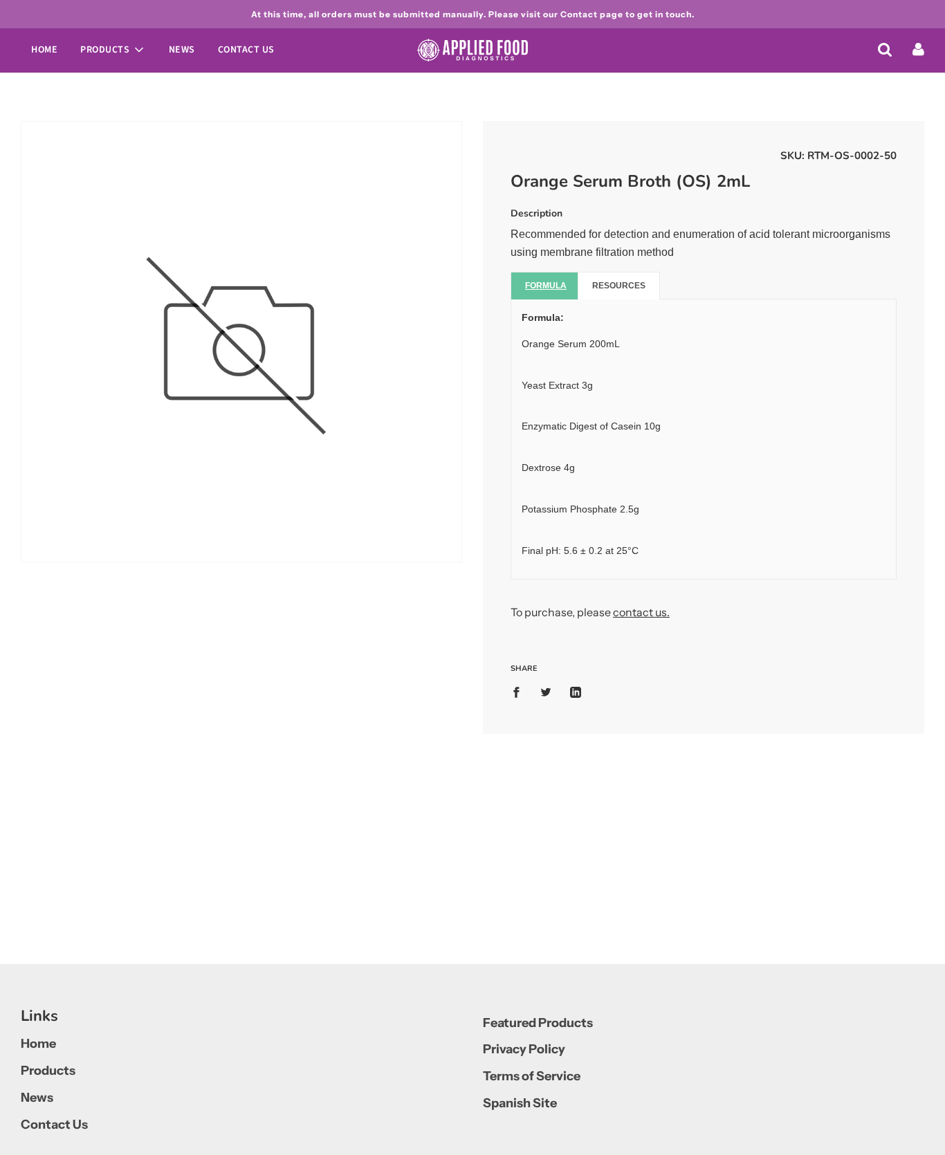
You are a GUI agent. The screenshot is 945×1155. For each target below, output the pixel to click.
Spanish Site (520, 1103)
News (182, 50)
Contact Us (246, 50)
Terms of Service (531, 1076)
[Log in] (918, 49)
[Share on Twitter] (546, 692)
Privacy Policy (524, 1049)
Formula (546, 285)
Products (48, 1070)
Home (44, 50)
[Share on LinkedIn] (575, 692)
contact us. (641, 612)
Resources (618, 285)
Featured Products (538, 1023)
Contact (579, 14)
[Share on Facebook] (520, 692)
